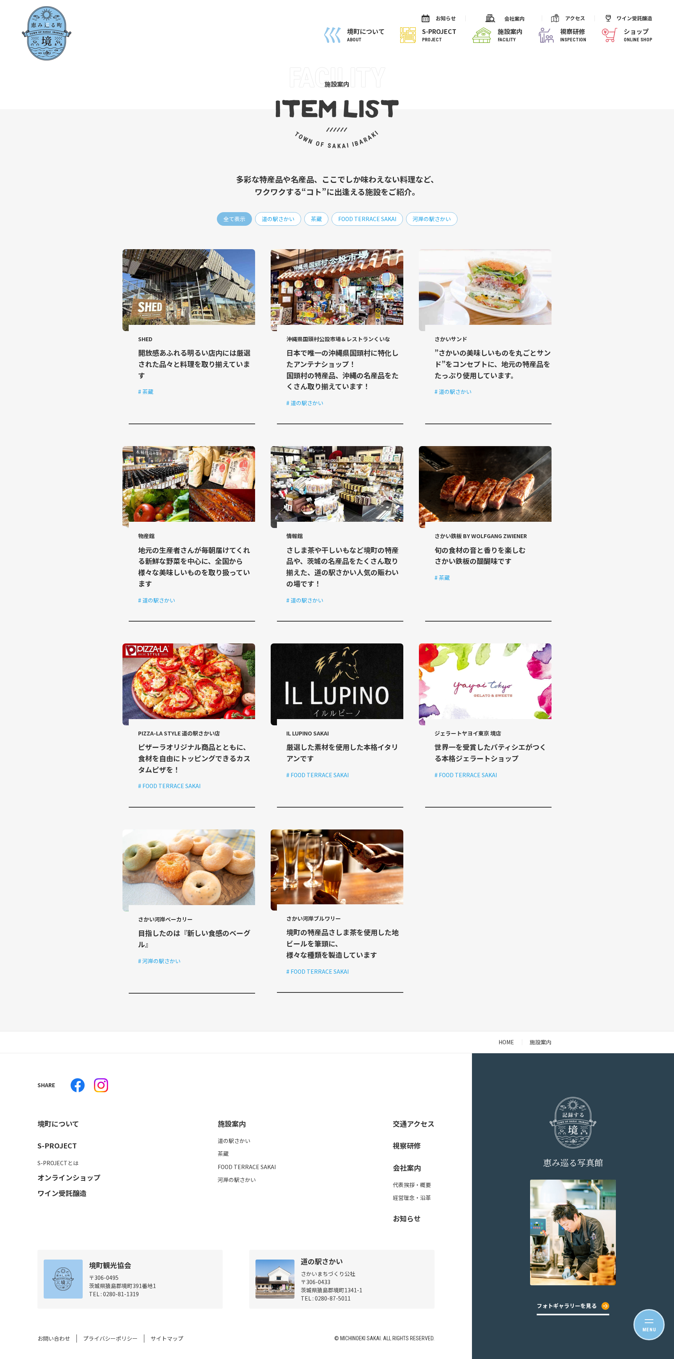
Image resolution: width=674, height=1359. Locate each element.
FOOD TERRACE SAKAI (247, 1167)
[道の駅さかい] (78, 1085)
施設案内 (232, 1123)
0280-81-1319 (121, 1294)
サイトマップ (167, 1338)
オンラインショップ (69, 1177)
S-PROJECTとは (57, 1163)
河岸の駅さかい (237, 1180)
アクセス (575, 18)
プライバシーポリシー (110, 1338)
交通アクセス (414, 1123)
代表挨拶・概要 (412, 1185)
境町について (58, 1123)
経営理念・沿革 (412, 1197)
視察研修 (407, 1145)
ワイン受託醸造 (634, 18)
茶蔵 (223, 1153)
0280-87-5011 (333, 1298)
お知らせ (446, 18)
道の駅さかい (234, 1141)
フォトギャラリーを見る (567, 1305)
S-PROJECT (57, 1145)
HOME (506, 1042)
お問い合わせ (53, 1338)
